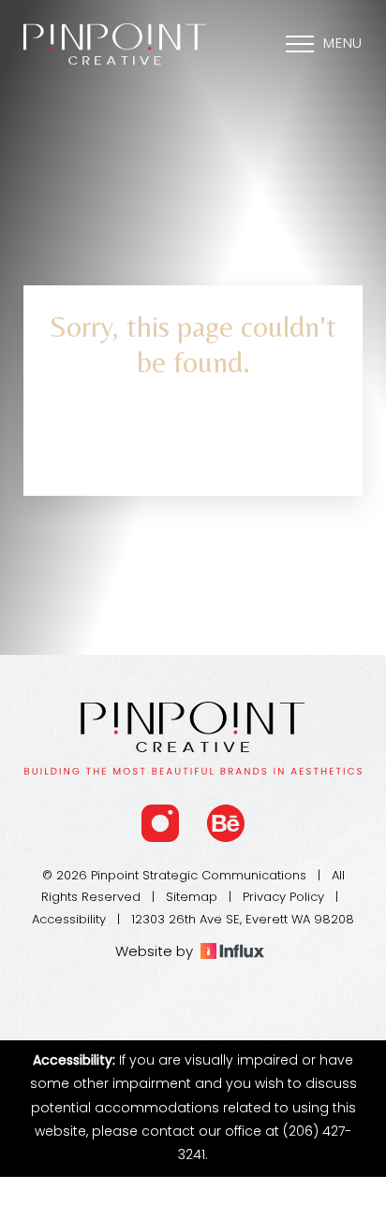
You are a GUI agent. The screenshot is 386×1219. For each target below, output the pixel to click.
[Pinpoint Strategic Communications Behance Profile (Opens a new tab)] (226, 823)
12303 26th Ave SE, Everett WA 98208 (242, 920)
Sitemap (191, 898)
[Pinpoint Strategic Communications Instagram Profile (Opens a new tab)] (160, 823)
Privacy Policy (283, 898)
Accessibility (69, 920)
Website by (157, 953)
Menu (343, 44)
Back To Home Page (193, 443)
